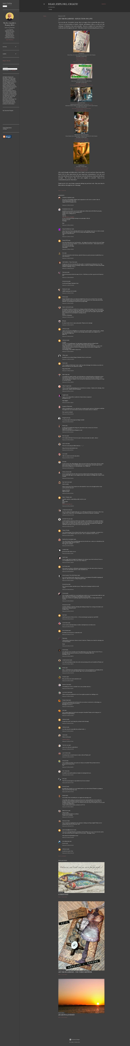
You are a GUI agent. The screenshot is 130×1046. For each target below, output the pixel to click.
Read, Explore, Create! (63, 4)
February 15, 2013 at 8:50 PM (68, 571)
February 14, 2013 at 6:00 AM (68, 268)
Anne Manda (65, 630)
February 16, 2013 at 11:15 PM (67, 680)
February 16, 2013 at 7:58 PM (67, 663)
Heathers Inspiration (67, 197)
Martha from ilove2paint (68, 539)
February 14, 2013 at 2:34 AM (68, 205)
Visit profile (9, 39)
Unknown (64, 328)
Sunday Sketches (81, 86)
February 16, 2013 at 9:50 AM (68, 618)
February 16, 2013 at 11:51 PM (67, 688)
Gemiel (64, 649)
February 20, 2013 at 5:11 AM (67, 817)
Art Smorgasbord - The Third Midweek (75, 972)
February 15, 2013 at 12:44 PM (68, 526)
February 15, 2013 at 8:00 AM (68, 468)
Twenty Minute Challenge (81, 59)
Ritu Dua (64, 435)
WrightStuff (65, 417)
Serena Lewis (65, 684)
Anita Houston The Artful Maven (70, 575)
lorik (63, 710)
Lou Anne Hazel (66, 692)
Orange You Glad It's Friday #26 (81, 169)
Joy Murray (65, 566)
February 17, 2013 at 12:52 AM (68, 696)
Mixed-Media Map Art (67, 504)
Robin (63, 363)
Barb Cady (64, 374)
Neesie (64, 795)
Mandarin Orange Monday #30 (81, 170)
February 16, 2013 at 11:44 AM (68, 634)
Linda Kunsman (66, 660)
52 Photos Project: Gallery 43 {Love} (81, 167)
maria (63, 735)
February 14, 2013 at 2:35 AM (67, 225)
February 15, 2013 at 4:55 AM (67, 402)
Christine (64, 676)
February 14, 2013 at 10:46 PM (68, 359)
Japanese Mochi (66, 739)
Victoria (64, 593)
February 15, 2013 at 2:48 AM (68, 382)
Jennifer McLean (66, 518)
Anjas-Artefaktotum (67, 229)
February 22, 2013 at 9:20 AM (68, 853)
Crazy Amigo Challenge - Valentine (81, 140)
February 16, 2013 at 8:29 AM (68, 589)
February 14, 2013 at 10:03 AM (68, 285)
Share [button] (44, 16)
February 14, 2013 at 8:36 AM (68, 277)
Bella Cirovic (65, 810)
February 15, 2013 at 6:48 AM (68, 439)
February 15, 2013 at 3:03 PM (68, 535)
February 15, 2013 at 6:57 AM (67, 450)
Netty (63, 425)
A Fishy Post (63, 894)
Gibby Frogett (65, 386)
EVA (63, 778)
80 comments (64, 1017)
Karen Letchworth (66, 307)
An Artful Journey (66, 1015)
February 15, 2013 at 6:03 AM (68, 414)
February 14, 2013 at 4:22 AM (68, 236)
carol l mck (64, 443)
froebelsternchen (66, 209)
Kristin (63, 667)
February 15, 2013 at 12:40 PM (68, 515)
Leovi (63, 453)
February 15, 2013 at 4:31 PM (67, 553)
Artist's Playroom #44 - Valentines (81, 138)
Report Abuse (6, 60)
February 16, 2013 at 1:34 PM (67, 645)
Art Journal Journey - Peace (81, 60)
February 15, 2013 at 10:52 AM (68, 506)
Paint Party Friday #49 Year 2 (81, 111)
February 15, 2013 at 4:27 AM (67, 391)
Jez (63, 461)
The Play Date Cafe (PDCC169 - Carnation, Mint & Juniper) (81, 85)
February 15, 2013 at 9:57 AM (67, 493)
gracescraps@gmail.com (68, 829)
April (63, 615)
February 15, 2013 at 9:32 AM (67, 478)
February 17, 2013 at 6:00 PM (68, 756)
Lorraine (64, 549)
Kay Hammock (65, 482)
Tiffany (63, 355)
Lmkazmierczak (66, 509)
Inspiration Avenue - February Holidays (81, 141)
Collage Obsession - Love (81, 109)
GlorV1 (63, 557)
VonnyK (64, 760)
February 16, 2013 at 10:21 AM (68, 626)
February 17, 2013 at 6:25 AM (67, 731)
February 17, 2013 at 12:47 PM (68, 749)
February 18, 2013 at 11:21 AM (67, 774)
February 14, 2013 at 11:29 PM (68, 370)
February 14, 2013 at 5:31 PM (67, 336)
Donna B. (64, 786)
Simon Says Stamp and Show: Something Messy (81, 108)
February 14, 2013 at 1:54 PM (67, 303)
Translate (13, 70)
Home (50, 9)
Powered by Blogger (76, 1039)
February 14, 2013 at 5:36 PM (67, 351)
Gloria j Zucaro (65, 471)
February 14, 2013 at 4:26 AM (68, 249)
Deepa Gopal (65, 700)
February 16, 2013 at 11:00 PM (68, 672)
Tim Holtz (90, 104)
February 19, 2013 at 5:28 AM (67, 806)
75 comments (64, 896)
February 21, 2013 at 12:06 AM (68, 837)
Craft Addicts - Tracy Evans (68, 262)
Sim (63, 253)
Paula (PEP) (65, 240)
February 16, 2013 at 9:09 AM (68, 611)
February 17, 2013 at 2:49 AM (67, 715)
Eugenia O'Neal (66, 406)
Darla (63, 638)
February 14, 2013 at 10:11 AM (68, 293)
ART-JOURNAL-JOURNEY (68, 217)
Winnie (64, 296)
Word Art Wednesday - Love (81, 57)
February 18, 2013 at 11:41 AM (67, 782)
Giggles (64, 395)
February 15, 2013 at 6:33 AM (67, 421)
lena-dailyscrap (65, 841)
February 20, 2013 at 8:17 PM (68, 826)
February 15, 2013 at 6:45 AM (67, 432)
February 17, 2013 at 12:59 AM (68, 706)
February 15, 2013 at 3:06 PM (68, 545)
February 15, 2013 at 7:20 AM (68, 457)
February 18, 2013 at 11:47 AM (68, 791)
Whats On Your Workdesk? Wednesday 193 (81, 61)
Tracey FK (64, 530)
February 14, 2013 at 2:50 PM (68, 324)
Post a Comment (62, 856)
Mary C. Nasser (65, 497)
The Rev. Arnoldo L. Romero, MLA (9, 24)
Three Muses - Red (81, 63)
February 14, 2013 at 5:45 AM (67, 258)
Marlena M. (65, 289)
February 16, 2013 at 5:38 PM (67, 656)
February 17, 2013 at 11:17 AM (67, 741)
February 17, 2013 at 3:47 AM (67, 723)
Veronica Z (64, 820)
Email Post (64, 190)
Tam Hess (64, 771)
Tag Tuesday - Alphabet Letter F (81, 83)
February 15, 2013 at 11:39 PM (67, 580)
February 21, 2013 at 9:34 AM (68, 845)
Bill (63, 321)
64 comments (64, 974)
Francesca (64, 272)
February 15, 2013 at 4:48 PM (68, 562)
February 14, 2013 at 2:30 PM (68, 317)
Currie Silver (65, 622)
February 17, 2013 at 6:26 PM (67, 767)
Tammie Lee (65, 745)
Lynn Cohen (65, 753)
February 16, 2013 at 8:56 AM (67, 600)
